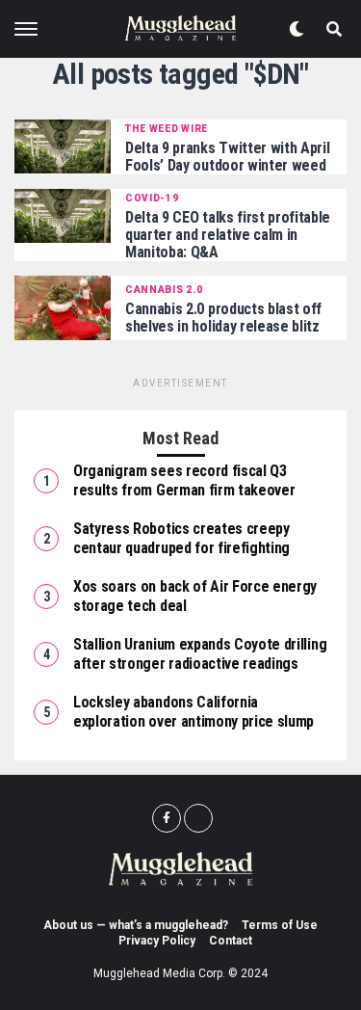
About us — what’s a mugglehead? (135, 925)
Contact (230, 940)
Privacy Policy (156, 940)
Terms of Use (280, 925)
